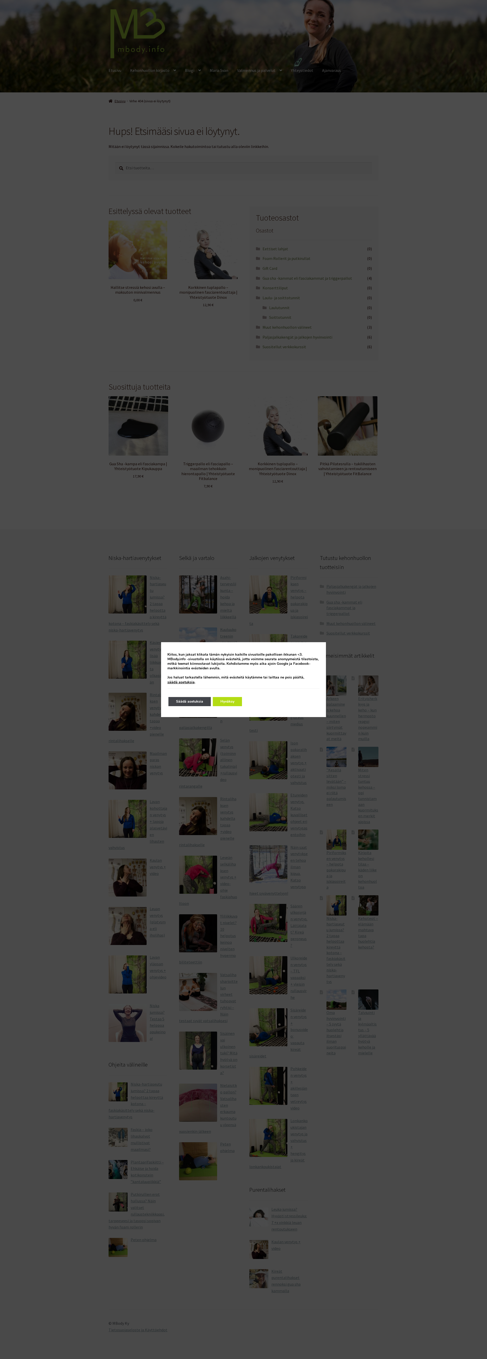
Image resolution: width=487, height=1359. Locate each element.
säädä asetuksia (181, 682)
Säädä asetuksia (189, 701)
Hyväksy (227, 701)
